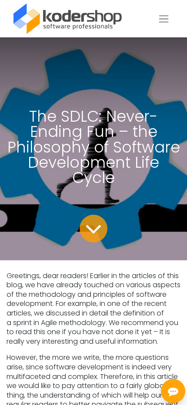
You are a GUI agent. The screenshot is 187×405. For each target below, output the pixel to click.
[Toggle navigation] (164, 19)
